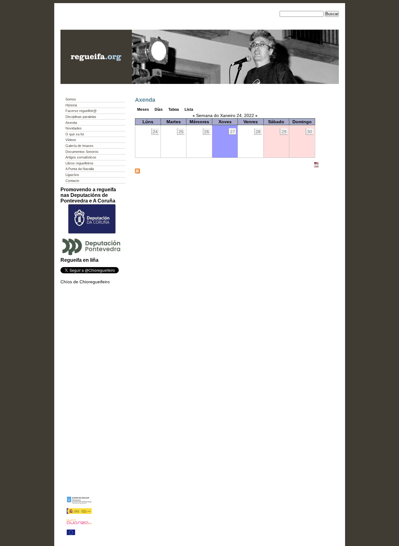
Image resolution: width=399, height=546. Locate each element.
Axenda (71, 122)
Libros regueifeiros (79, 163)
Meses (143, 109)
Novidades (73, 128)
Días (159, 109)
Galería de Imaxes (79, 146)
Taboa (173, 109)
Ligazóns (72, 175)
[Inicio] (96, 82)
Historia (71, 105)
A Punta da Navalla (79, 169)
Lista (189, 109)
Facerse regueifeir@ (81, 111)
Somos (70, 99)
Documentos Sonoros (82, 152)
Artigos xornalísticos (80, 157)
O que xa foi (74, 134)
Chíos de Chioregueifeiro (85, 281)
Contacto (72, 181)
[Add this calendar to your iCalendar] (316, 166)
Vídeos (70, 140)
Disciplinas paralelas (80, 117)
